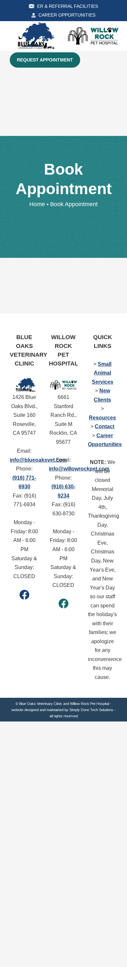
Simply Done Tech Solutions (91, 710)
